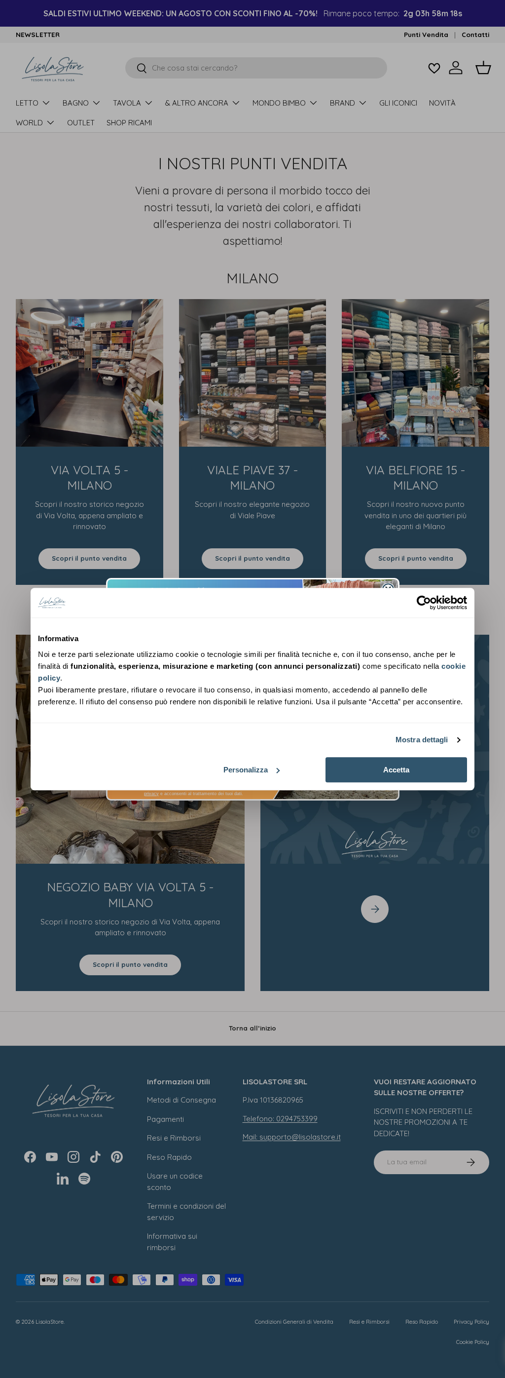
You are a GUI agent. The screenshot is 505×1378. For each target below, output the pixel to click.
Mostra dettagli (422, 739)
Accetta (396, 770)
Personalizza (245, 770)
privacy (151, 793)
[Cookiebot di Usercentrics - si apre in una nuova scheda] (424, 602)
